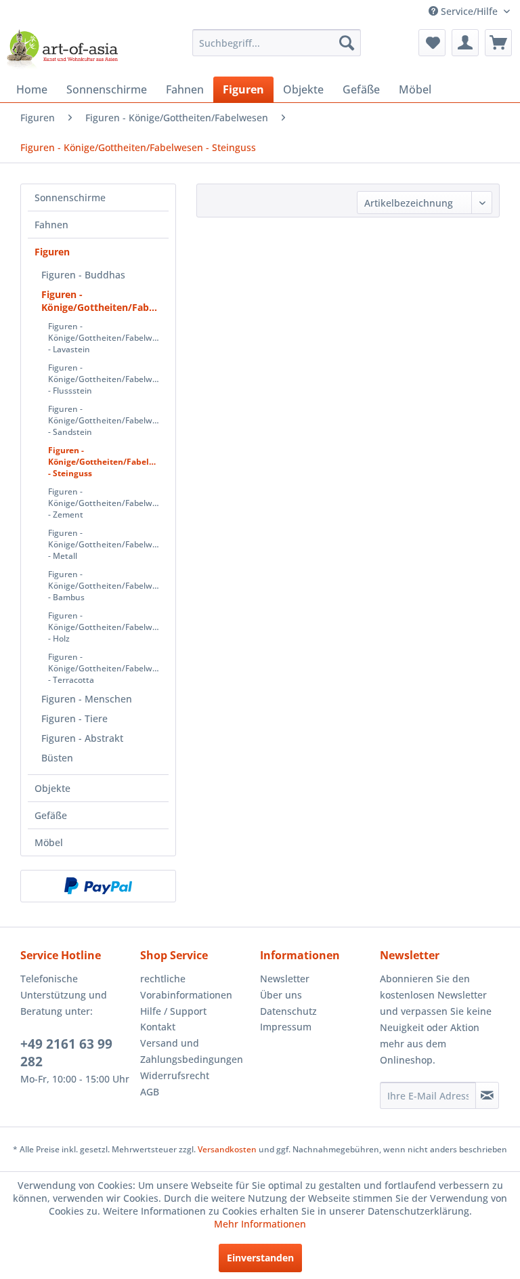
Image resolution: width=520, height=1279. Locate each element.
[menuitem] (277, 42)
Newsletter (284, 978)
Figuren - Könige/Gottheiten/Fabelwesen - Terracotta (108, 668)
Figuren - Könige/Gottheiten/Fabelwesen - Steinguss (108, 461)
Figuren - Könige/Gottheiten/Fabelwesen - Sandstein (108, 420)
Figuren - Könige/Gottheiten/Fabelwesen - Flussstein (108, 379)
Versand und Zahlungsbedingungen (191, 1051)
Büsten (57, 757)
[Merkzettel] (432, 42)
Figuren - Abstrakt (82, 738)
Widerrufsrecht (174, 1075)
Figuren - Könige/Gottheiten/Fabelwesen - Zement (108, 503)
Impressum (285, 1026)
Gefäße (51, 815)
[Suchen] (346, 42)
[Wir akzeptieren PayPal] (98, 886)
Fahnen (51, 224)
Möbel (49, 842)
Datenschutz (288, 1011)
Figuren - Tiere (74, 718)
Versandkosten (227, 1149)
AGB (149, 1091)
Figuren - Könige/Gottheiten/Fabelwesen (105, 301)
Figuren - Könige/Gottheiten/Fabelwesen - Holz (108, 627)
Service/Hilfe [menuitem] (469, 11)
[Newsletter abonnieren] (487, 1095)
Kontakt (157, 1026)
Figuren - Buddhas (83, 274)
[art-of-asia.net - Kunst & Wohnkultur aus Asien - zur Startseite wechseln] (62, 49)
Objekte (52, 788)
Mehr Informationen (260, 1223)
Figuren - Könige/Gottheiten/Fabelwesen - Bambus (108, 585)
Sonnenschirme (70, 197)
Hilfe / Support (173, 1011)
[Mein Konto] (465, 42)
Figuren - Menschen (86, 698)
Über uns (281, 994)
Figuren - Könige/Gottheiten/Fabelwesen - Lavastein (108, 337)
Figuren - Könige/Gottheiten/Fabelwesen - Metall (108, 544)
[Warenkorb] (498, 42)
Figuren (52, 251)
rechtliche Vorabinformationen (186, 986)
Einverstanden (260, 1257)
